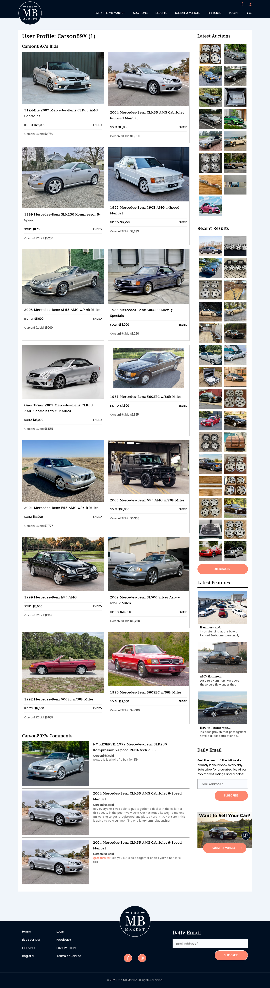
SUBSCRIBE (231, 795)
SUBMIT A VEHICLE (224, 848)
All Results (222, 569)
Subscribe (231, 955)
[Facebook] (242, 4)
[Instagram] (250, 4)
